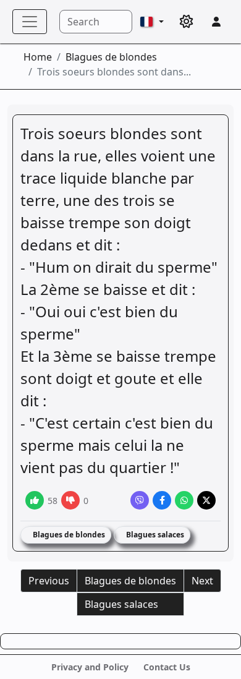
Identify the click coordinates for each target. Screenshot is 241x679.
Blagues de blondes (111, 57)
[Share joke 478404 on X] (206, 500)
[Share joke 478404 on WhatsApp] (184, 500)
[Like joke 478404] (34, 500)
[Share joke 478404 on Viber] (139, 500)
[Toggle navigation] (29, 21)
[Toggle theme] (186, 21)
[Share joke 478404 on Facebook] (162, 500)
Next (202, 580)
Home (37, 57)
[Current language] (152, 21)
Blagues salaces (154, 534)
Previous (48, 580)
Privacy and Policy (90, 667)
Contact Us (166, 667)
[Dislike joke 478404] (70, 500)
